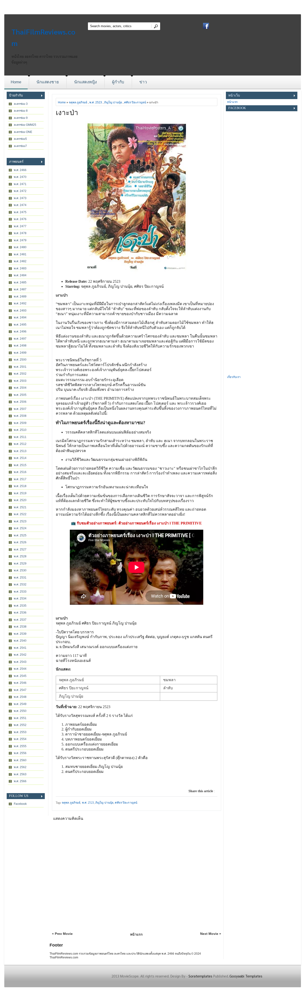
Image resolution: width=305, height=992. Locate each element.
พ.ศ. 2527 (20, 549)
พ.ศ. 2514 (20, 458)
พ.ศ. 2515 (20, 465)
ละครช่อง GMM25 (25, 124)
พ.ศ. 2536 (20, 612)
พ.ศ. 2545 (20, 676)
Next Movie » (210, 934)
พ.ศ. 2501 (20, 366)
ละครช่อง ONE (23, 132)
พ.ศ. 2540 (20, 640)
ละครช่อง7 (20, 146)
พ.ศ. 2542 (20, 654)
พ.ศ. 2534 (20, 598)
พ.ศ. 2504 (20, 387)
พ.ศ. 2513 (20, 451)
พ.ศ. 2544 (20, 668)
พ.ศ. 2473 (20, 198)
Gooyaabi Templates (245, 976)
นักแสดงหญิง (85, 82)
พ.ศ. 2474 (20, 205)
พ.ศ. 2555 (20, 746)
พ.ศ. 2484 (20, 275)
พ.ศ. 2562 (20, 767)
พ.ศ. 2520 (20, 500)
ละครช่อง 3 (21, 104)
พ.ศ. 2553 (20, 732)
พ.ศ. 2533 (20, 591)
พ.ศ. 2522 (20, 514)
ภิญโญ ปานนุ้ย (113, 102)
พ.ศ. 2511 (20, 437)
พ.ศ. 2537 (20, 619)
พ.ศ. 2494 (20, 317)
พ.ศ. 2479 (20, 240)
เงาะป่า (67, 112)
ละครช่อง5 (20, 139)
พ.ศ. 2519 (20, 493)
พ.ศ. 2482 (20, 261)
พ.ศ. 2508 (20, 416)
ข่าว (143, 82)
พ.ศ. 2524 (20, 528)
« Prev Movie (62, 934)
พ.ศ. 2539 (20, 633)
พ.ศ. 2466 (20, 170)
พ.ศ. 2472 (20, 191)
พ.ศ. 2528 (20, 556)
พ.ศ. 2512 (20, 444)
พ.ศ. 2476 (20, 219)
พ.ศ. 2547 (20, 690)
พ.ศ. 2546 (20, 683)
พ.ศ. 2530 (20, 570)
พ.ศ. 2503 (20, 381)
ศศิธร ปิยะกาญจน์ (135, 102)
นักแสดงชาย (47, 82)
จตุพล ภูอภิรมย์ (78, 102)
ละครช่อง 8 (21, 110)
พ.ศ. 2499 (20, 352)
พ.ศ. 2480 (20, 247)
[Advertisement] (261, 302)
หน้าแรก (136, 934)
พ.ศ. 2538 (20, 626)
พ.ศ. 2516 (20, 472)
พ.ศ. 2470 (20, 177)
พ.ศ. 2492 (20, 303)
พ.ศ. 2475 (20, 212)
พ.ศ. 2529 (20, 563)
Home (16, 82)
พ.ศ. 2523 (20, 521)
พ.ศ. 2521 (20, 507)
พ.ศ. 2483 (20, 268)
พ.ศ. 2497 (20, 338)
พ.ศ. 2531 (20, 577)
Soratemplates (200, 976)
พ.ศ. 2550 (20, 711)
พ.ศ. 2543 (20, 662)
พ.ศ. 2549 (20, 704)
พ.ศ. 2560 (20, 760)
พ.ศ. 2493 (20, 310)
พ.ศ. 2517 (20, 479)
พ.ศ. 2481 (20, 254)
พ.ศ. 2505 (20, 395)
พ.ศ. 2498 (20, 345)
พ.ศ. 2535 (20, 605)
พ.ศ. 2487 (20, 289)
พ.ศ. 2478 (20, 233)
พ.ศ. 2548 (20, 697)
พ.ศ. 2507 (20, 409)
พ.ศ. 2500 (20, 359)
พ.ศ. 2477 (20, 226)
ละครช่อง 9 (21, 118)
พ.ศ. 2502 (20, 373)
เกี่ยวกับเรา (234, 377)
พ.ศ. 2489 (20, 296)
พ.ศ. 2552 (20, 725)
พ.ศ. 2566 (20, 781)
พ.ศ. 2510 (20, 430)
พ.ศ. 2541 (20, 648)
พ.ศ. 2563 (20, 774)
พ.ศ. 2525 (20, 535)
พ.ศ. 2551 (20, 718)
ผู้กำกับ (118, 82)
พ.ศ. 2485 (20, 282)
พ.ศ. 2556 (20, 753)
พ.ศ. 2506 (20, 401)
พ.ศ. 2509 (20, 423)
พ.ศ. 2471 (20, 184)
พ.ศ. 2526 (20, 542)
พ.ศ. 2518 (20, 486)
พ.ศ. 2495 (20, 324)
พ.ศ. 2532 (20, 584)
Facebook (20, 804)
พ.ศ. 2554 (20, 739)
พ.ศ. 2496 (20, 331)
